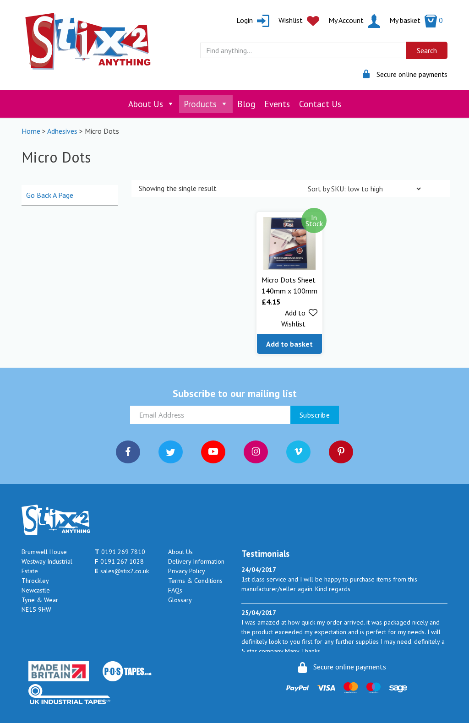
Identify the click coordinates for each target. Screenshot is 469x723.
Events (277, 103)
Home (31, 131)
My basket (416, 20)
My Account (346, 20)
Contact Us (320, 103)
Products (200, 103)
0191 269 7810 (120, 552)
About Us (145, 103)
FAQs (175, 590)
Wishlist (291, 20)
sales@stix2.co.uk (122, 571)
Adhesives (62, 131)
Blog (246, 103)
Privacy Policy (186, 571)
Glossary (180, 600)
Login (245, 20)
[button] (289, 318)
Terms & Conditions (195, 580)
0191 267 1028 (119, 561)
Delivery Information (196, 561)
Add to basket (289, 343)
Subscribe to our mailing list (235, 393)
